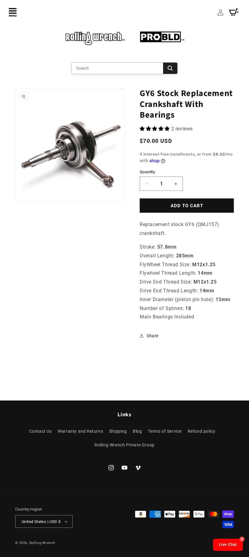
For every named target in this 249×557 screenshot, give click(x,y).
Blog (137, 431)
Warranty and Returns (80, 431)
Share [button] (153, 335)
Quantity (147, 172)
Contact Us (40, 431)
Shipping (118, 431)
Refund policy (202, 431)
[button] (12, 12)
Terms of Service (165, 431)
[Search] (170, 68)
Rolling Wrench (42, 543)
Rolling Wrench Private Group (124, 444)
